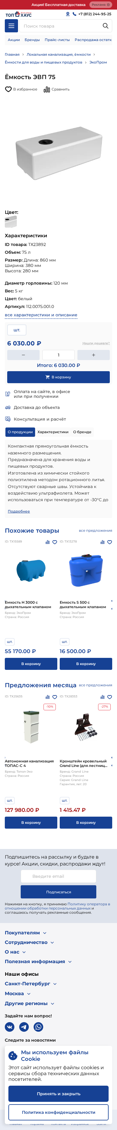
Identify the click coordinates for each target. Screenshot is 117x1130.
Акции (14, 39)
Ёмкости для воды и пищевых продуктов (43, 62)
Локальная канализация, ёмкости (59, 54)
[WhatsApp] (38, 1027)
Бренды (32, 39)
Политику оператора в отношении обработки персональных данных (57, 906)
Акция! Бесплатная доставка (59, 4)
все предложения (95, 530)
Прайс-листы (57, 39)
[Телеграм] (24, 1027)
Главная (12, 54)
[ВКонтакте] (9, 1027)
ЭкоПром (98, 62)
